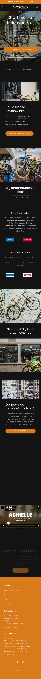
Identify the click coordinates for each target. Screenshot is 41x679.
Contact (7, 604)
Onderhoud (8, 595)
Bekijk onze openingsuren (20, 55)
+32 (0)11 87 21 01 (10, 621)
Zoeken (6, 599)
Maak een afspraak (20, 198)
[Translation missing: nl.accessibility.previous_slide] (16, 244)
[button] (2, 7)
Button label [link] (20, 570)
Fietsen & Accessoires (12, 590)
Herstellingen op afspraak (20, 49)
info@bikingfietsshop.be (13, 623)
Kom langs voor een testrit (19, 133)
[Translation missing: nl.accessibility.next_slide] (25, 244)
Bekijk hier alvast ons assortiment (17, 431)
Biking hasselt (22, 670)
